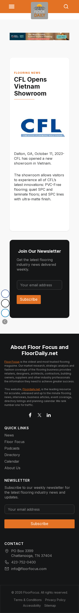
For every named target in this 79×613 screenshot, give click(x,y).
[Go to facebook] (30, 414)
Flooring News (27, 72)
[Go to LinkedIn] (49, 414)
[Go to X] (39, 414)
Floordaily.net (31, 389)
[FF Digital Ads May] (39, 36)
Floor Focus (12, 361)
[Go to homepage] (39, 10)
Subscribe (29, 299)
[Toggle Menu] (12, 7)
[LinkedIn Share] (5, 313)
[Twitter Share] (5, 303)
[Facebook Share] (5, 294)
